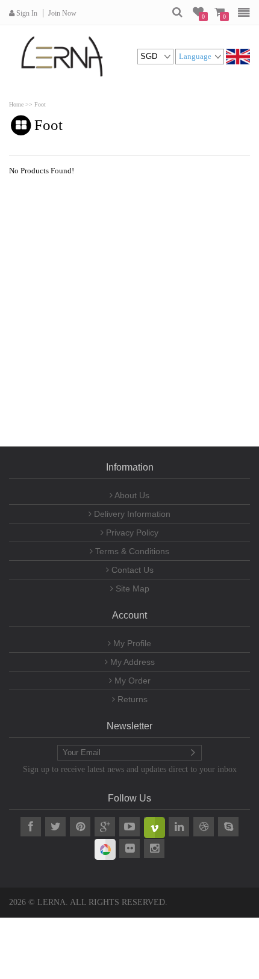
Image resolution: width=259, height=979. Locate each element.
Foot (40, 104)
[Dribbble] (203, 826)
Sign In (25, 13)
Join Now (62, 13)
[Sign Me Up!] (193, 753)
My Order (131, 680)
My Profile (131, 643)
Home (16, 104)
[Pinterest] (80, 826)
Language (195, 56)
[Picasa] (105, 848)
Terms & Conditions (131, 551)
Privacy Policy (131, 532)
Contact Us (131, 570)
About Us (131, 495)
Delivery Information (131, 514)
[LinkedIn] (179, 826)
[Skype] (228, 826)
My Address (131, 662)
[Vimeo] (154, 826)
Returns (131, 699)
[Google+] (105, 826)
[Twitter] (55, 826)
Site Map (131, 588)
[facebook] (30, 826)
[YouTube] (129, 826)
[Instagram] (154, 848)
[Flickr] (129, 848)
